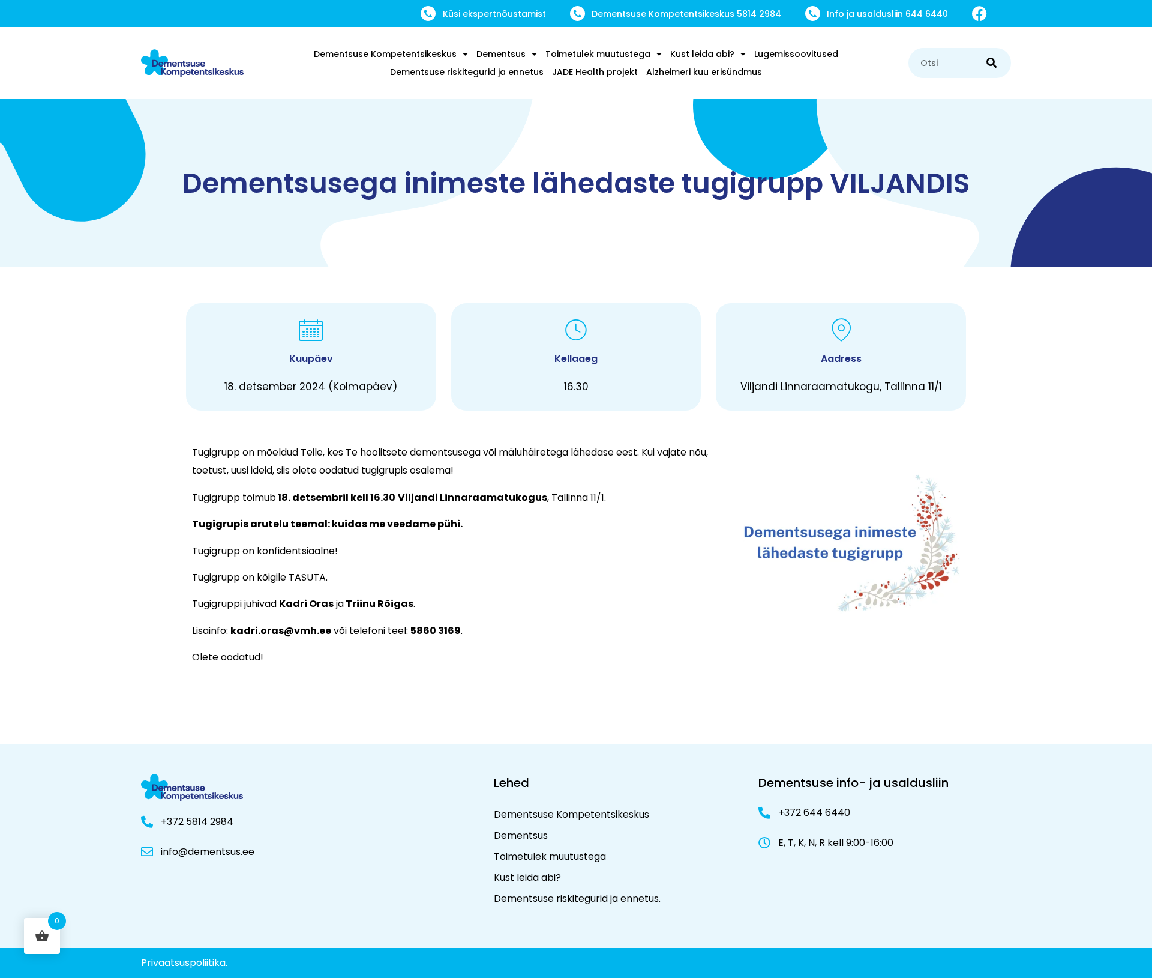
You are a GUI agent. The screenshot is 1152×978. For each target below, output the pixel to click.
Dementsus (501, 54)
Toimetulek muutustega (597, 54)
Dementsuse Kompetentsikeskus (385, 54)
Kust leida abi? (702, 54)
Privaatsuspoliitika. (184, 963)
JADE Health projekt (595, 72)
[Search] (991, 63)
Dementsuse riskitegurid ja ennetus (467, 72)
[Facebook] (979, 13)
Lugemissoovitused (796, 54)
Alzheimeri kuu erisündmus (704, 72)
